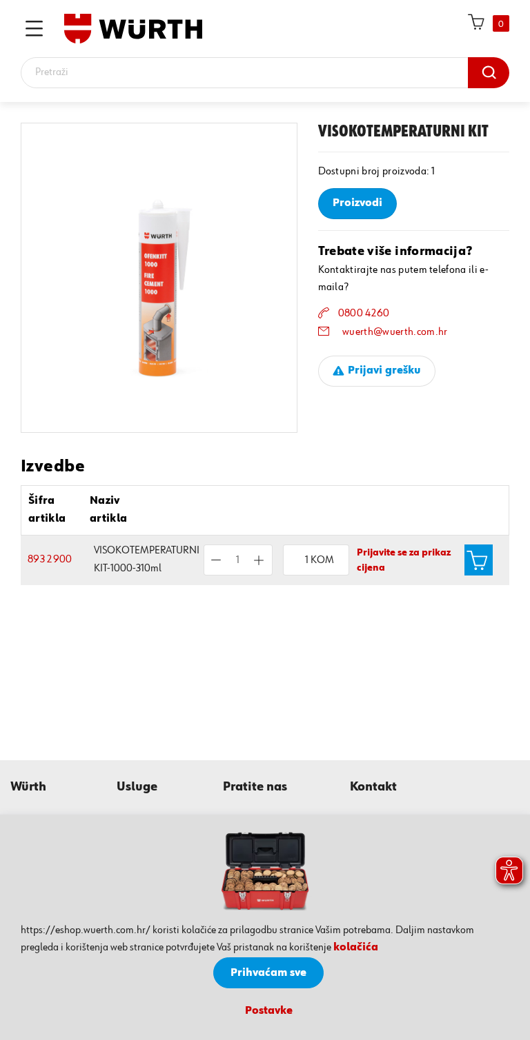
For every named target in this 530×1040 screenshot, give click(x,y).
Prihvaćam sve (268, 973)
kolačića (355, 947)
